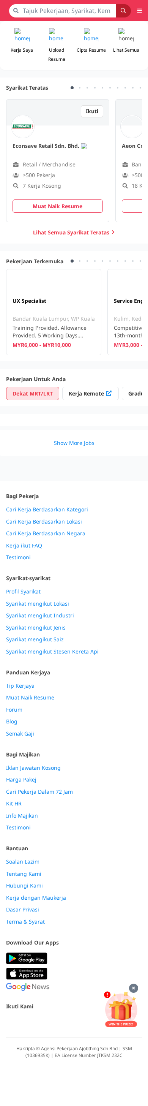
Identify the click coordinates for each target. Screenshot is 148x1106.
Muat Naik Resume (30, 697)
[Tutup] (133, 988)
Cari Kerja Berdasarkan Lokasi (44, 521)
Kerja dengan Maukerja (36, 897)
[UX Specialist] (53, 312)
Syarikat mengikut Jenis (36, 627)
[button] (126, 45)
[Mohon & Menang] (121, 1009)
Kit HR (14, 803)
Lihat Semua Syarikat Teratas (71, 232)
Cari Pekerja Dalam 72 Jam (39, 791)
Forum (14, 709)
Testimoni (18, 557)
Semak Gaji (20, 733)
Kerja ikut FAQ (24, 545)
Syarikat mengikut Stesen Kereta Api (52, 651)
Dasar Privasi (22, 909)
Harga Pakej (21, 779)
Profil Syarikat (23, 591)
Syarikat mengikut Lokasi (37, 603)
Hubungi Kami (24, 885)
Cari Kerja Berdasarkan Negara (45, 533)
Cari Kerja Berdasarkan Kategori (47, 509)
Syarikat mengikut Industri (40, 615)
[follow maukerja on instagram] (60, 1022)
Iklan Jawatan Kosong (33, 767)
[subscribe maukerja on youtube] (44, 1022)
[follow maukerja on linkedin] (77, 1022)
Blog (11, 721)
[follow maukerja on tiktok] (94, 1022)
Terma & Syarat (25, 921)
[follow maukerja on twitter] (27, 1022)
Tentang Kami (23, 873)
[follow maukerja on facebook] (10, 1022)
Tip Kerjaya (20, 685)
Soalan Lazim (22, 861)
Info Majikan (22, 815)
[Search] (123, 10)
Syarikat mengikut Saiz (35, 639)
